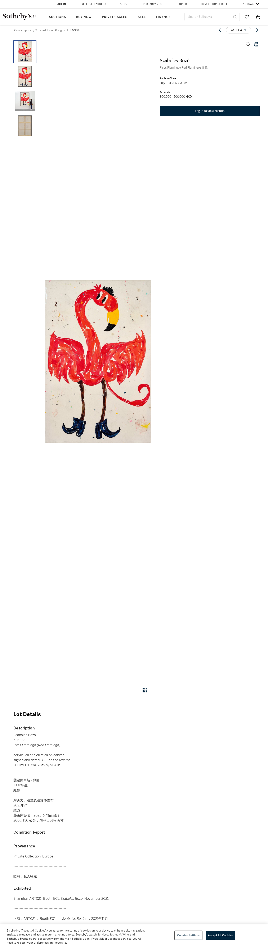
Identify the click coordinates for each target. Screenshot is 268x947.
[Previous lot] (220, 30)
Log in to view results (210, 111)
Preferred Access (93, 4)
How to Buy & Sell (214, 4)
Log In (61, 4)
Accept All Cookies (220, 935)
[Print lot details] (256, 44)
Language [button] (248, 4)
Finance (163, 17)
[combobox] (212, 17)
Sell (142, 17)
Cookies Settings (188, 935)
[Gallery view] (144, 690)
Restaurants (152, 4)
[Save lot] (248, 44)
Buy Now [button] (83, 17)
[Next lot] (257, 30)
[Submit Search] (235, 16)
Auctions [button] (57, 17)
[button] (98, 361)
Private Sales (114, 17)
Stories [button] (181, 4)
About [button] (124, 4)
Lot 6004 (73, 30)
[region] (134, 935)
